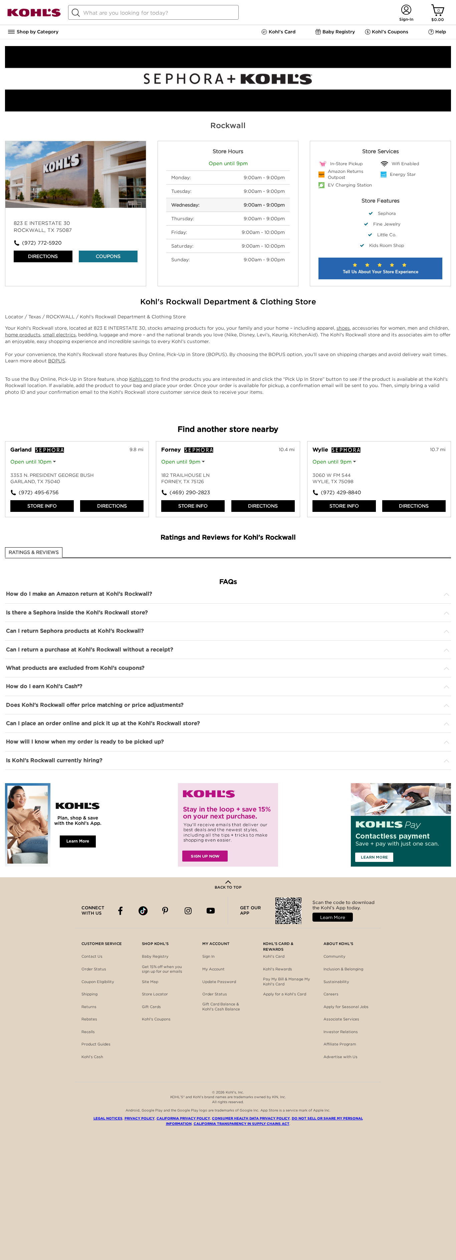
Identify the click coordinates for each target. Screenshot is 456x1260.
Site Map (150, 981)
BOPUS (56, 360)
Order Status (93, 969)
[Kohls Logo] (34, 15)
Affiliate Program (339, 1044)
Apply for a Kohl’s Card (284, 994)
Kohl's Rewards (277, 969)
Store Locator (155, 994)
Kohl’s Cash (92, 1056)
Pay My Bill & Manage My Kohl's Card (286, 981)
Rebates (89, 1019)
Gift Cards (151, 1006)
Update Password (219, 981)
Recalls (88, 1031)
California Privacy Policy (183, 1118)
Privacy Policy (140, 1118)
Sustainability (336, 981)
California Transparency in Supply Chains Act (241, 1124)
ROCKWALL (61, 316)
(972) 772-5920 (42, 243)
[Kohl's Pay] (401, 825)
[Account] (406, 10)
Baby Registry (155, 956)
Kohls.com (141, 379)
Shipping (89, 994)
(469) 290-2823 (190, 493)
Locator (15, 316)
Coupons (108, 256)
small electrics (59, 334)
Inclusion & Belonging (343, 969)
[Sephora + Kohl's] (228, 109)
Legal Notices (108, 1118)
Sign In (208, 956)
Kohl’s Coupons (156, 1019)
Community (334, 956)
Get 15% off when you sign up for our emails (162, 969)
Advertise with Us (340, 1056)
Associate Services (341, 1019)
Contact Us (91, 956)
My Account (213, 969)
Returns (88, 1006)
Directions (43, 256)
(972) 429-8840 (341, 493)
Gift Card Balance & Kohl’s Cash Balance (221, 1006)
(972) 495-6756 (39, 493)
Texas (35, 316)
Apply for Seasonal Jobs (346, 1006)
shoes (343, 328)
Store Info (42, 506)
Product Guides (95, 1044)
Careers (330, 994)
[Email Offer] (228, 825)
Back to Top (228, 887)
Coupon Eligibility (97, 981)
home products (22, 334)
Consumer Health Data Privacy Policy (251, 1118)
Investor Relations (340, 1031)
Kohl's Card (273, 956)
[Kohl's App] (55, 825)
